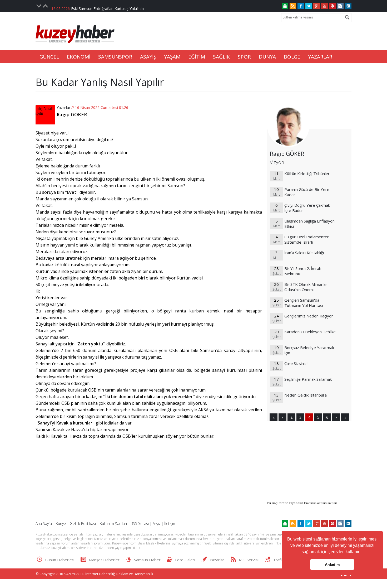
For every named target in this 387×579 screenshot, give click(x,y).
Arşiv (156, 523)
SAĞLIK (221, 56)
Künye (61, 523)
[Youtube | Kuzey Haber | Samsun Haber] (324, 6)
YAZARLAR (320, 56)
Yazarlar (63, 107)
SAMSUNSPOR (115, 56)
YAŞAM (172, 56)
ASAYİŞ (148, 56)
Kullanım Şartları (113, 523)
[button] (362, 552)
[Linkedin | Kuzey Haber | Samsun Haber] (348, 6)
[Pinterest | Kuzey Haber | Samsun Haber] (332, 6)
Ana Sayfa (44, 523)
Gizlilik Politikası (83, 523)
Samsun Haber (147, 559)
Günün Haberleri (59, 559)
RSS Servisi (140, 523)
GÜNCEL (49, 56)
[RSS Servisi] (293, 6)
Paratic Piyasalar (290, 503)
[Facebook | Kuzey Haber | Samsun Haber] (300, 6)
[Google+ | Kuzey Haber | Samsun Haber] (316, 6)
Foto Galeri (185, 559)
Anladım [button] (332, 564)
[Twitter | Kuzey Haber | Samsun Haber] (308, 6)
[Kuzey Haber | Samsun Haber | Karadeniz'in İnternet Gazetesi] (285, 6)
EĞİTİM (196, 56)
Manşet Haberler (104, 559)
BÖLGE (292, 56)
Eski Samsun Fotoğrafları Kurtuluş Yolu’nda (107, 5)
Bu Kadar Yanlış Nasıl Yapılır (100, 82)
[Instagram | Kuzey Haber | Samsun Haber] (340, 6)
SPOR (244, 56)
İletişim (170, 523)
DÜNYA (267, 56)
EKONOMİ (78, 56)
